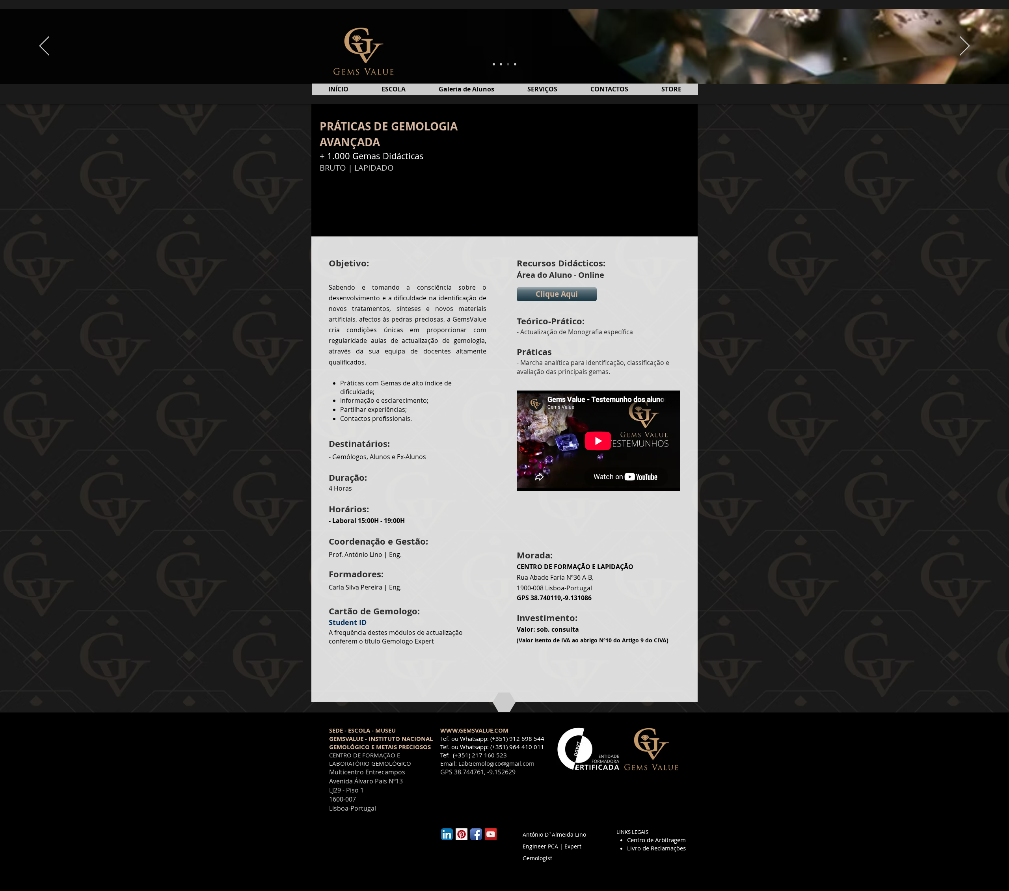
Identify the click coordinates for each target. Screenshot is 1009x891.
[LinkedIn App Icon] (447, 834)
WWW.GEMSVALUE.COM (474, 730)
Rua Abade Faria (541, 577)
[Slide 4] (515, 64)
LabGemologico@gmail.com (496, 763)
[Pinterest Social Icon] (461, 834)
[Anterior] (44, 46)
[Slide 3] (508, 64)
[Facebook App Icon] (476, 834)
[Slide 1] (494, 64)
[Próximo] (965, 46)
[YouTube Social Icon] (491, 834)
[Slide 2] (501, 64)
